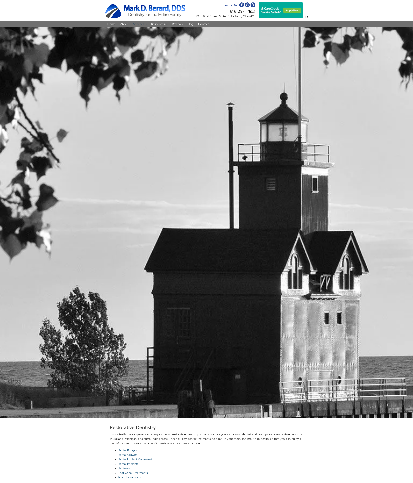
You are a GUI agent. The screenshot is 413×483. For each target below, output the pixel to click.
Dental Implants (128, 463)
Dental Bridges (127, 450)
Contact (203, 24)
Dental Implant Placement (135, 459)
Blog (190, 24)
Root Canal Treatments (133, 472)
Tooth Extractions (129, 477)
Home (111, 24)
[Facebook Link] (241, 4)
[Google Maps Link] (247, 4)
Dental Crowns (127, 454)
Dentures (124, 468)
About (124, 24)
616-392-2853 (242, 11)
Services (138, 24)
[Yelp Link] (253, 4)
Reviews (177, 24)
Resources (158, 24)
